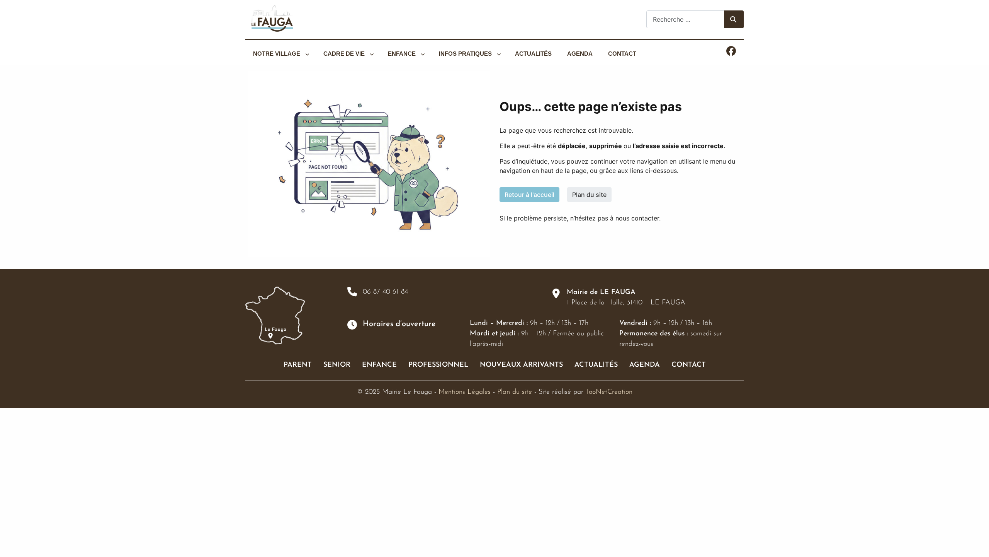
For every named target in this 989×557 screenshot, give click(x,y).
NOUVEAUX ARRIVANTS (521, 365)
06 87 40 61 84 (385, 292)
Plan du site (589, 194)
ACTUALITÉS (596, 365)
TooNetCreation (609, 392)
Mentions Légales (464, 392)
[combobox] (685, 19)
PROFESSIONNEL (438, 365)
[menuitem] (280, 53)
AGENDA (644, 365)
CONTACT (688, 365)
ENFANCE (379, 365)
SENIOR (336, 365)
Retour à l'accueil (529, 194)
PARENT (298, 365)
